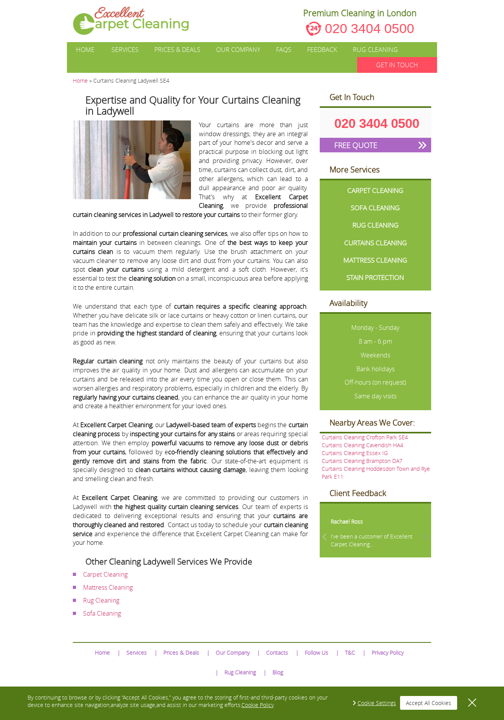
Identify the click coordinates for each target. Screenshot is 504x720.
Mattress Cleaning (108, 587)
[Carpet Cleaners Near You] (137, 21)
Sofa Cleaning (102, 613)
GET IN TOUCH (397, 65)
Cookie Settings (377, 703)
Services (125, 49)
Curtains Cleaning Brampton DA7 (362, 461)
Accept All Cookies (428, 703)
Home (85, 49)
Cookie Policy (257, 705)
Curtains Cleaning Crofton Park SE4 (365, 437)
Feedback (322, 49)
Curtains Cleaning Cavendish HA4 (362, 445)
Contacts (277, 652)
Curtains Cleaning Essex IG (355, 453)
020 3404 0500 (369, 28)
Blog (277, 672)
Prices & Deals (177, 49)
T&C (350, 652)
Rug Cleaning (375, 49)
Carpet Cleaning (105, 574)
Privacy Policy (388, 652)
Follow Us (316, 652)
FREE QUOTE (355, 145)
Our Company (238, 49)
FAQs (283, 49)
